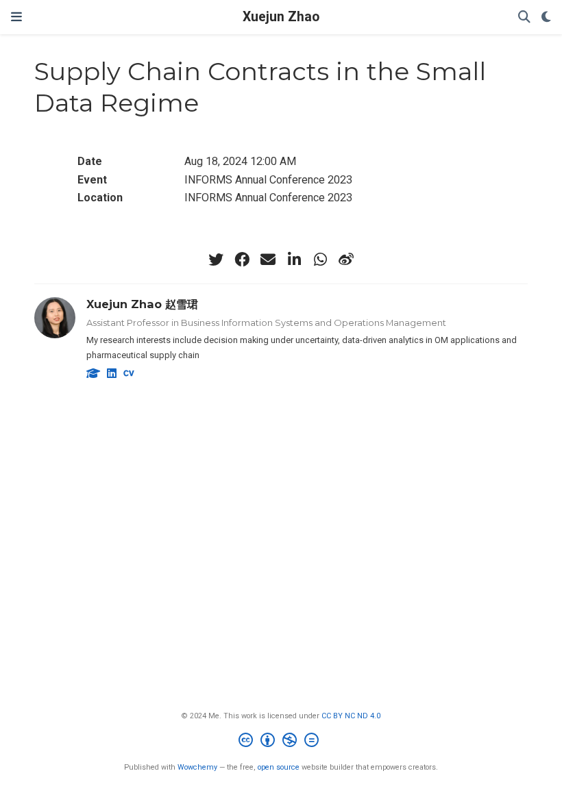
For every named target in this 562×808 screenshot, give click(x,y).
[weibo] (346, 259)
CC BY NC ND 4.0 (350, 715)
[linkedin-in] (294, 259)
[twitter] (216, 259)
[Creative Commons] (281, 741)
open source (279, 767)
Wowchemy (197, 767)
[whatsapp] (320, 259)
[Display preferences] (546, 17)
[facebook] (242, 259)
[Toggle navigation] (16, 17)
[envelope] (268, 259)
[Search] (524, 17)
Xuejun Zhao (281, 17)
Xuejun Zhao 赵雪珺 (142, 304)
